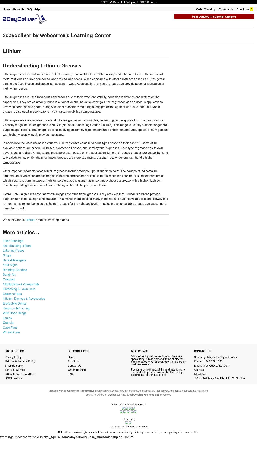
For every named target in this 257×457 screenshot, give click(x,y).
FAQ (29, 9)
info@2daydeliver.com (216, 365)
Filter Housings (13, 241)
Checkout (243, 9)
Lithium (30, 220)
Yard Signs (10, 265)
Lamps (7, 318)
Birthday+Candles (15, 270)
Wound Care (11, 332)
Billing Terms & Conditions (20, 374)
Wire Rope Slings (14, 313)
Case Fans (10, 327)
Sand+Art (9, 274)
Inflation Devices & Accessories (24, 298)
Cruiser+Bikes (12, 294)
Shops (7, 255)
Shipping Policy (14, 365)
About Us (18, 9)
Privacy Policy (13, 357)
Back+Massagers (14, 260)
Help (37, 9)
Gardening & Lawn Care (19, 289)
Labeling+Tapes (13, 250)
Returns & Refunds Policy (20, 361)
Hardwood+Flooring (16, 308)
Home (6, 9)
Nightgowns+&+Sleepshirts (21, 284)
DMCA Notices (13, 378)
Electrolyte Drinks (14, 303)
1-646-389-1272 (213, 361)
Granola (8, 322)
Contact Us (226, 9)
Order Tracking (205, 9)
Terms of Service (15, 369)
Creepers (9, 279)
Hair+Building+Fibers (17, 245)
